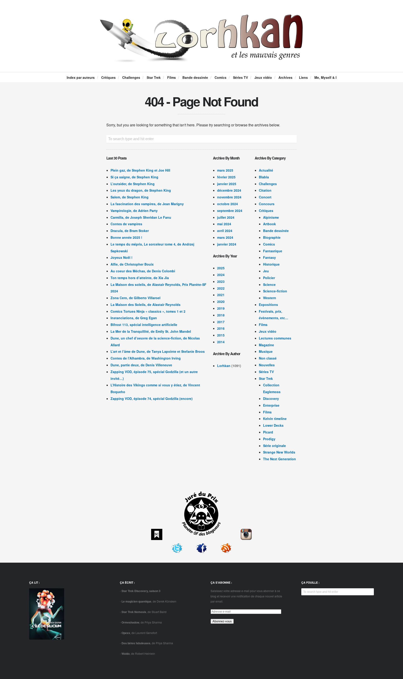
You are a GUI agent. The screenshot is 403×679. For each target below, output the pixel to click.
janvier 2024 (226, 244)
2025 (221, 268)
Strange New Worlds (279, 452)
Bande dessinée (195, 77)
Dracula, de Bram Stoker (130, 230)
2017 (221, 321)
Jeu (266, 271)
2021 (221, 294)
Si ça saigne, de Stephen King (134, 177)
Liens (303, 77)
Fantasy (269, 257)
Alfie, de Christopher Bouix (132, 264)
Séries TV (240, 77)
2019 (221, 308)
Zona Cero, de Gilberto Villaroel (135, 297)
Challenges (131, 77)
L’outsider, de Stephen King (133, 183)
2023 (221, 281)
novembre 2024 (229, 197)
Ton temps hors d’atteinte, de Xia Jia (140, 277)
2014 (221, 342)
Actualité (266, 170)
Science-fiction (275, 291)
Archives (285, 77)
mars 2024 (225, 237)
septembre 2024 (229, 210)
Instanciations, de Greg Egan (134, 317)
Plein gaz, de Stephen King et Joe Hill (140, 170)
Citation (265, 190)
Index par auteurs (81, 77)
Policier (269, 277)
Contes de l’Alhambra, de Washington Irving (146, 358)
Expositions (268, 304)
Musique (266, 351)
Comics (220, 77)
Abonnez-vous (222, 621)
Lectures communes (275, 338)
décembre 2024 (229, 190)
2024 (221, 274)
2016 (221, 328)
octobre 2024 (227, 203)
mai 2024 (224, 224)
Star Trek (154, 77)
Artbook (269, 224)
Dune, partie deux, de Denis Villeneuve (141, 365)
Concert (265, 197)
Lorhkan (223, 365)
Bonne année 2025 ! (126, 237)
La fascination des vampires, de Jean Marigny (147, 203)
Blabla (264, 177)
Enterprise (271, 405)
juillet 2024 (225, 217)
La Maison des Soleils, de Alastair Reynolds (146, 304)
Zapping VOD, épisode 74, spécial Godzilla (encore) (152, 398)
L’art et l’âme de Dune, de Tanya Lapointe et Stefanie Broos (158, 351)
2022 (221, 288)
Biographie (272, 237)
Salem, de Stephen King (130, 197)
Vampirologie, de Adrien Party (134, 210)
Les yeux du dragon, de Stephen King (141, 190)
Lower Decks (273, 425)
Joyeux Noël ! (121, 257)
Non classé (268, 358)
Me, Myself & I (325, 77)
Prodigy (269, 438)
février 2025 (226, 177)
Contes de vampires (126, 224)
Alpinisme (271, 217)
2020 (221, 301)
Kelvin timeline (275, 418)
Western (269, 297)
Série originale (274, 445)
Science (269, 284)
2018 (221, 315)
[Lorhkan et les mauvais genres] (201, 58)
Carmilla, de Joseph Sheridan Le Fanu (141, 217)
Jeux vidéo (263, 77)
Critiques (108, 77)
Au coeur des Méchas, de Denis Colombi (143, 271)
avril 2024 (224, 230)
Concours (266, 203)
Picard (268, 432)
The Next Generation (279, 459)
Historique (271, 264)
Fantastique (272, 251)
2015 (221, 335)
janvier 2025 (226, 183)
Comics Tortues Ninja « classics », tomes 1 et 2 (148, 311)
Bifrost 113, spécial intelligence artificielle (144, 324)
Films (171, 77)
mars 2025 (225, 170)
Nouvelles (267, 365)
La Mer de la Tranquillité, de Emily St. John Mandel (151, 331)
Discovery (271, 398)
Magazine (266, 345)
